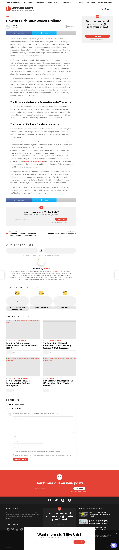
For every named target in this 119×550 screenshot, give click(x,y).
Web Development (14, 2)
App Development (20, 340)
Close (116, 533)
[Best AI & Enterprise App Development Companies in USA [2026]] (23, 329)
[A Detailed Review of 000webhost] (117, 275)
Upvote (22, 251)
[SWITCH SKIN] (108, 9)
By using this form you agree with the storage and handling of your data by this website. (44, 455)
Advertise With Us (105, 2)
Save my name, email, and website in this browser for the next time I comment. (38, 451)
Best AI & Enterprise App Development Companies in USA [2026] (21, 345)
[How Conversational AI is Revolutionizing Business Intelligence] (23, 366)
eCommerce (52, 2)
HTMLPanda (55, 271)
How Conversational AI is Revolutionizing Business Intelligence (18, 383)
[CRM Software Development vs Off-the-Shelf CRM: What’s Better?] (59, 366)
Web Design (28, 2)
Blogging (17, 378)
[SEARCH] (105, 9)
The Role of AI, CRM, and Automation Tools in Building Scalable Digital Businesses (57, 345)
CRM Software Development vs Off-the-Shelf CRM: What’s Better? (58, 383)
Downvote (60, 251)
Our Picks (79, 2)
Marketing (40, 2)
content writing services (34, 161)
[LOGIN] (102, 9)
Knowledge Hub (66, 2)
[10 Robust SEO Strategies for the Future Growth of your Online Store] (2, 275)
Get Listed (91, 2)
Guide (52, 378)
